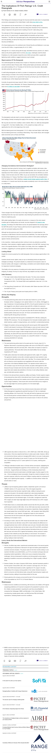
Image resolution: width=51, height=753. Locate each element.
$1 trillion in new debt (13, 86)
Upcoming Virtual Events (11, 650)
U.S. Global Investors (18, 10)
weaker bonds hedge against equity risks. (35, 179)
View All (15, 646)
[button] (4, 14)
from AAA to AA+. (38, 22)
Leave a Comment (43, 14)
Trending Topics (8, 646)
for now (28, 53)
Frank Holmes (7, 10)
